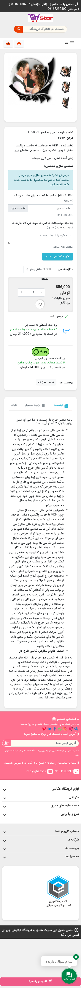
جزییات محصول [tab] (35, 405)
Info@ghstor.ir (39, 771)
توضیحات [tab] (61, 405)
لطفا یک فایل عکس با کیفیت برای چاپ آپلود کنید (42, 197)
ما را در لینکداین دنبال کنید (49, 728)
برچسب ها (72, 848)
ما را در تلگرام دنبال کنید (76, 728)
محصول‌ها (72, 856)
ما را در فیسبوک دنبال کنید (54, 728)
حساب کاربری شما (67, 831)
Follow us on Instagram (65, 728)
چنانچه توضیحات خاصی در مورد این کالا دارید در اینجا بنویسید (42, 225)
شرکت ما (73, 839)
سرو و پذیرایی (69, 814)
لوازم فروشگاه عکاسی (65, 788)
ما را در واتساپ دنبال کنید (60, 728)
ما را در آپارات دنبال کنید (70, 728)
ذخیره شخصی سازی (57, 256)
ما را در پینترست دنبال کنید (44, 728)
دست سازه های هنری (65, 805)
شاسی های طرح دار (36, 467)
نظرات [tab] (14, 405)
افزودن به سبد (40, 981)
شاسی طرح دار (46, 382)
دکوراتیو (74, 797)
